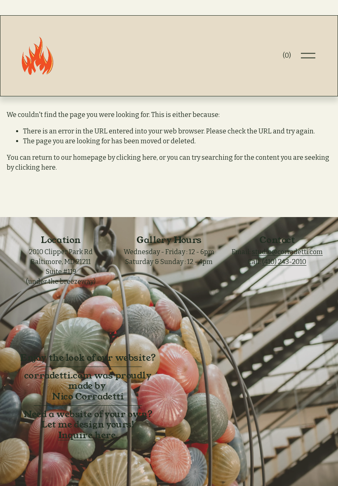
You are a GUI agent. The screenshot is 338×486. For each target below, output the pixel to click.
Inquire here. (88, 435)
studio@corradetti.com (287, 252)
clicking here (136, 157)
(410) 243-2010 (284, 262)
